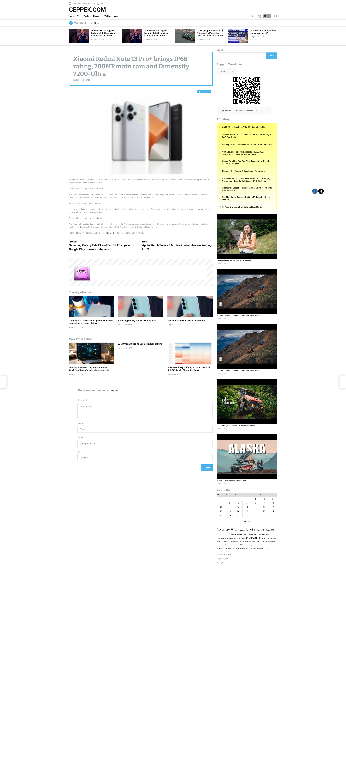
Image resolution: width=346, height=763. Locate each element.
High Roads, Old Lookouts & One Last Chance (236, 426)
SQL (258, 542)
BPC (272, 530)
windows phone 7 (243, 548)
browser (239, 534)
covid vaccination (263, 534)
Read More (109, 233)
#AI (91, 23)
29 (255, 515)
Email (80, 437)
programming (254, 537)
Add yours (113, 390)
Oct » (250, 522)
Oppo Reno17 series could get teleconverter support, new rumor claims (91, 321)
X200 (267, 548)
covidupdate (252, 534)
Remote (273, 538)
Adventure (223, 529)
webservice (256, 545)
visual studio (234, 545)
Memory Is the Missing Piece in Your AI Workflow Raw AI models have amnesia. (89, 368)
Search (220, 50)
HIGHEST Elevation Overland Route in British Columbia (239, 316)
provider (267, 538)
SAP (218, 541)
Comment (82, 400)
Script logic (234, 542)
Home (71, 16)
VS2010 (242, 545)
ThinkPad (264, 542)
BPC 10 (219, 534)
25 (221, 515)
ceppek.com (87, 10)
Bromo (233, 534)
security (241, 542)
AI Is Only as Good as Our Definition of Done (140, 344)
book (268, 530)
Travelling (271, 542)
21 (247, 511)
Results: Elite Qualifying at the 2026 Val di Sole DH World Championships (188, 368)
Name (80, 423)
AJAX (237, 530)
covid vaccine (221, 538)
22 (255, 511)
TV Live (107, 16)
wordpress (260, 548)
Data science (231, 538)
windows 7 (232, 548)
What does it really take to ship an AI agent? (263, 31)
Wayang (249, 545)
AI (232, 529)
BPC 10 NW (226, 534)
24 (273, 511)
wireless (253, 548)
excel (243, 538)
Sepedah (248, 542)
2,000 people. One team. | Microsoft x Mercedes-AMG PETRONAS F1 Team (210, 33)
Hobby (96, 16)
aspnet (242, 530)
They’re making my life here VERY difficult (234, 261)
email (238, 538)
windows (222, 548)
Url (78, 452)
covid (245, 534)
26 (230, 515)
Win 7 (263, 545)
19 (230, 511)
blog (263, 530)
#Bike (96, 23)
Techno (87, 16)
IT (78, 16)
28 (247, 515)
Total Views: (223, 558)
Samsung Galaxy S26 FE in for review (137, 320)
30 (264, 515)
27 (238, 515)
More (116, 16)
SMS (253, 542)
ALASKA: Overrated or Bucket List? (231, 481)
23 (264, 511)
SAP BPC (225, 541)
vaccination (220, 545)
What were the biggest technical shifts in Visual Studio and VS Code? (103, 33)
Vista (227, 545)
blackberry (257, 530)
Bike (249, 529)
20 (238, 511)
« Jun (244, 522)
